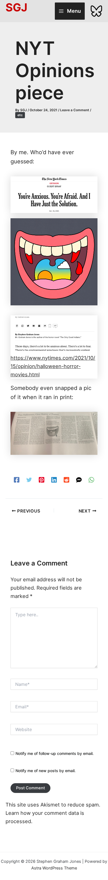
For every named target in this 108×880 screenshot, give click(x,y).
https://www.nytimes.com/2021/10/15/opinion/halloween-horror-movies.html (53, 366)
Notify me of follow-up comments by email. (55, 753)
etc (20, 115)
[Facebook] (16, 479)
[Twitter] (29, 479)
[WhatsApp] (91, 479)
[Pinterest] (41, 479)
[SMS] (79, 479)
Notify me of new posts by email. (46, 770)
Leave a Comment (74, 110)
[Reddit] (66, 479)
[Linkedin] (54, 479)
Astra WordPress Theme (54, 868)
